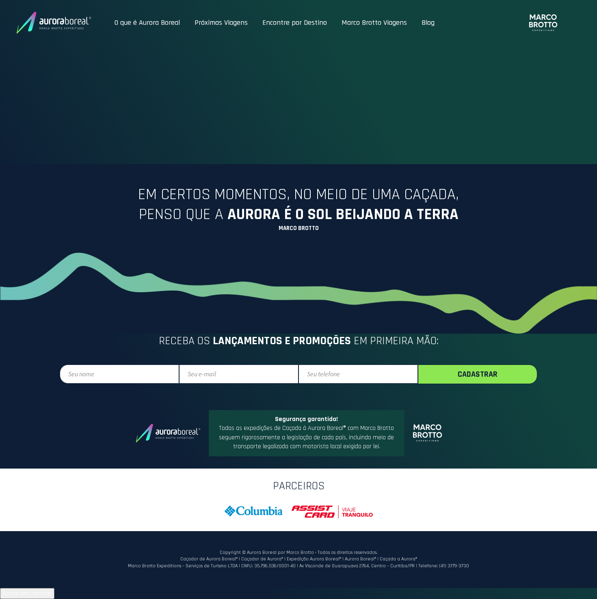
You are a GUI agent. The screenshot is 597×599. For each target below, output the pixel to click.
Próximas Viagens (221, 22)
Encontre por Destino (294, 22)
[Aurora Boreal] (53, 22)
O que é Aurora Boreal (147, 22)
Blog (428, 22)
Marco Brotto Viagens (374, 22)
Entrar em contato (27, 593)
